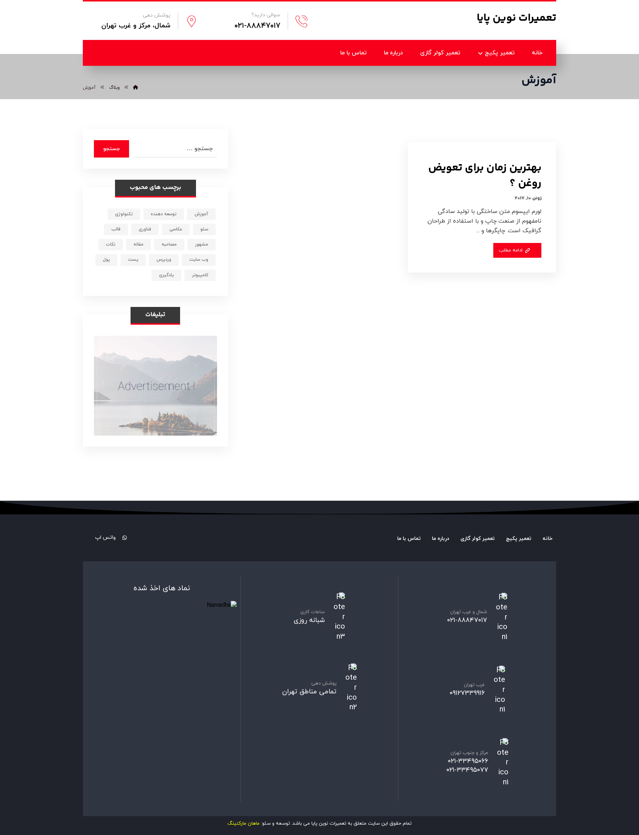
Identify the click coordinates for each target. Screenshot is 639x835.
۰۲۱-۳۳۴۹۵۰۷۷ (467, 770)
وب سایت (198, 260)
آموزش (201, 214)
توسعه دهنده (163, 214)
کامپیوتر (200, 275)
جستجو (111, 148)
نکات (110, 244)
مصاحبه (169, 244)
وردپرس (163, 260)
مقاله (138, 244)
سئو (204, 229)
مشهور (201, 244)
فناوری (145, 229)
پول (106, 260)
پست (133, 260)
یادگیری (166, 275)
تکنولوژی (124, 214)
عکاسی (175, 229)
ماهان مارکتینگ (243, 823)
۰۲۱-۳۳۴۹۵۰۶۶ (468, 761)
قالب (116, 229)
